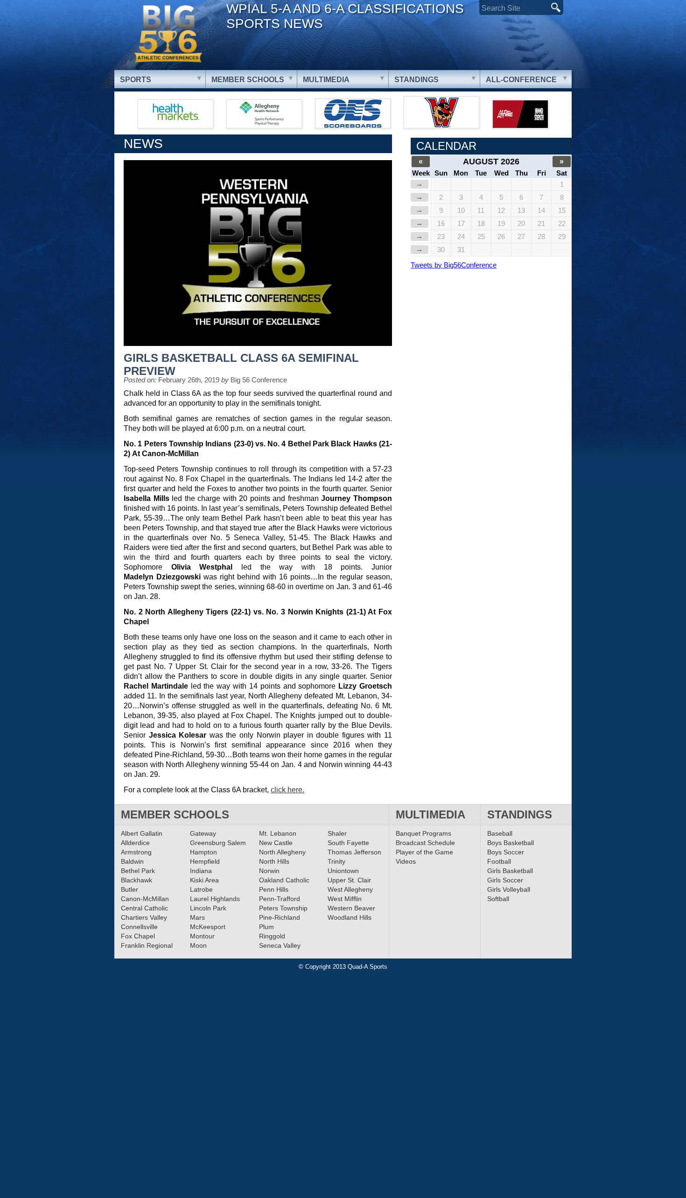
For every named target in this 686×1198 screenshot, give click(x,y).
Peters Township (283, 908)
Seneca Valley (280, 945)
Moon (198, 945)
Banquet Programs (423, 833)
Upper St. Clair (349, 880)
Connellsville (139, 926)
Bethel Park (138, 870)
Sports (135, 80)
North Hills (274, 861)
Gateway (203, 833)
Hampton (203, 852)
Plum (266, 926)
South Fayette (348, 842)
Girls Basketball (510, 870)
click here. (287, 790)
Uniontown (343, 870)
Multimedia (326, 80)
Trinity (336, 861)
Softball (498, 898)
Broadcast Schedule (425, 842)
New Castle (276, 842)
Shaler (337, 833)
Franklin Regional (147, 945)
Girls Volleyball (508, 889)
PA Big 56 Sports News (168, 34)
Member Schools (247, 80)
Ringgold (272, 936)
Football (499, 861)
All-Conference (521, 80)
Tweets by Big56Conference (454, 265)
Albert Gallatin (141, 833)
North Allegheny (282, 852)
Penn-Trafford (279, 898)
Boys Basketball (510, 842)
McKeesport (207, 926)
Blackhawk (136, 880)
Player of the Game (424, 852)
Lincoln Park (208, 908)
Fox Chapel (138, 936)
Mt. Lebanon (277, 833)
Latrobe (201, 889)
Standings (416, 80)
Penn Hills (273, 889)
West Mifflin (345, 898)
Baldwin (132, 861)
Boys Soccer (505, 852)
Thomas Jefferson (354, 852)
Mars (197, 917)
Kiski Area (204, 880)
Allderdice (135, 842)
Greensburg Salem (218, 842)
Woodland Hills (349, 917)
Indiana (201, 870)
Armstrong (136, 852)
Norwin (269, 870)
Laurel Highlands (215, 898)
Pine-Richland (279, 917)
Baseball (499, 833)
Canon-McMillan (145, 898)
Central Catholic (144, 908)
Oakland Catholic (284, 880)
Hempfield (205, 861)
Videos (406, 861)
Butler (129, 889)
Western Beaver (351, 908)
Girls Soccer (505, 880)
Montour (202, 936)
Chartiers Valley (144, 917)
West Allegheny (350, 889)
